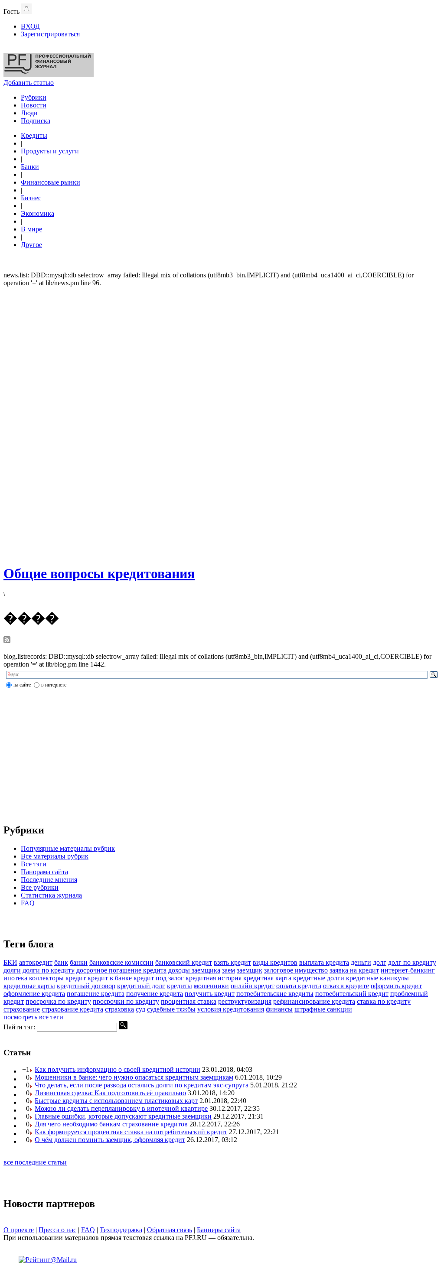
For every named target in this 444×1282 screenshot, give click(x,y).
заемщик (249, 970)
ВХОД (30, 26)
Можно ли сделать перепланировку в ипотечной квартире (121, 1108)
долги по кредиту (49, 970)
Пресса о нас (57, 1229)
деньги (361, 962)
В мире (31, 229)
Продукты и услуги (50, 151)
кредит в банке (110, 978)
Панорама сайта (44, 871)
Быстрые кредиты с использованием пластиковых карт (116, 1100)
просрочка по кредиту (58, 1001)
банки (79, 962)
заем (228, 970)
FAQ (28, 903)
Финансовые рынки (50, 182)
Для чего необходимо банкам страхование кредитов (111, 1124)
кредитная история (214, 978)
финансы (279, 1009)
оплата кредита (298, 985)
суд (140, 1009)
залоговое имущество (296, 970)
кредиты (179, 985)
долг (379, 962)
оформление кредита (34, 993)
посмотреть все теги (33, 1017)
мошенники (211, 985)
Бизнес (31, 198)
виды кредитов (275, 962)
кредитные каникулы (377, 978)
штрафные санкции (323, 1009)
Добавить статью (28, 82)
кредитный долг (141, 985)
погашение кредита (95, 993)
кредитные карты (29, 985)
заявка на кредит (354, 970)
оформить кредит (396, 985)
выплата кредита (324, 962)
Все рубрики (40, 887)
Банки (30, 166)
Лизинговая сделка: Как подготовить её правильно (110, 1093)
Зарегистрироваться (50, 34)
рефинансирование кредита (314, 1001)
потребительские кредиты (274, 993)
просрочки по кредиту (126, 1001)
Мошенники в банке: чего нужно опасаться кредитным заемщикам (134, 1077)
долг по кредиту (412, 962)
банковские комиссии (121, 962)
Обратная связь (169, 1229)
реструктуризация (244, 1001)
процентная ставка (188, 1001)
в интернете (53, 685)
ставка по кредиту (384, 1001)
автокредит (35, 962)
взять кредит (232, 962)
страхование (21, 1009)
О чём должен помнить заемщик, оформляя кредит (110, 1139)
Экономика (37, 213)
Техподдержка (121, 1229)
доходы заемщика (194, 970)
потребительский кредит (351, 993)
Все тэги (33, 864)
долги (12, 970)
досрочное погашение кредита (121, 970)
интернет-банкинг (408, 970)
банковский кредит (183, 962)
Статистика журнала (51, 895)
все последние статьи (35, 1162)
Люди (29, 113)
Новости (33, 105)
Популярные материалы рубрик (68, 848)
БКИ (10, 962)
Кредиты (34, 135)
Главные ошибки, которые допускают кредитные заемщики (123, 1116)
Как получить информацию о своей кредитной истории (117, 1069)
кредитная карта (267, 978)
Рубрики (33, 97)
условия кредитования (230, 1009)
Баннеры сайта (219, 1229)
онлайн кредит (252, 985)
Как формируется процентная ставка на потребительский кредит (131, 1132)
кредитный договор (86, 985)
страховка (119, 1009)
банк (61, 962)
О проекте (18, 1229)
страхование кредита (72, 1009)
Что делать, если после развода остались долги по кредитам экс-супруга (141, 1085)
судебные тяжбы (171, 1009)
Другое (31, 244)
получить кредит (210, 993)
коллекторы (46, 978)
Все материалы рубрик (54, 856)
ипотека (15, 978)
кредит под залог (159, 978)
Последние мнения (49, 879)
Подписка (35, 120)
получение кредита (154, 993)
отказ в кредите (346, 985)
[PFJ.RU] (48, 74)
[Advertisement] (222, 425)
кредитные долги (318, 978)
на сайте (22, 685)
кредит (75, 978)
